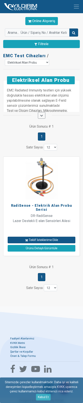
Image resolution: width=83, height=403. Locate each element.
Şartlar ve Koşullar (21, 351)
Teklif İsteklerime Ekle (43, 240)
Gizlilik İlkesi (18, 347)
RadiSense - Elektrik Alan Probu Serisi (41, 208)
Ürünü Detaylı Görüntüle (41, 248)
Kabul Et (43, 397)
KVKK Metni (17, 343)
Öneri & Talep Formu (23, 355)
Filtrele (43, 44)
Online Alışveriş (43, 21)
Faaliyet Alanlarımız (22, 338)
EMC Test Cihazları (24, 55)
